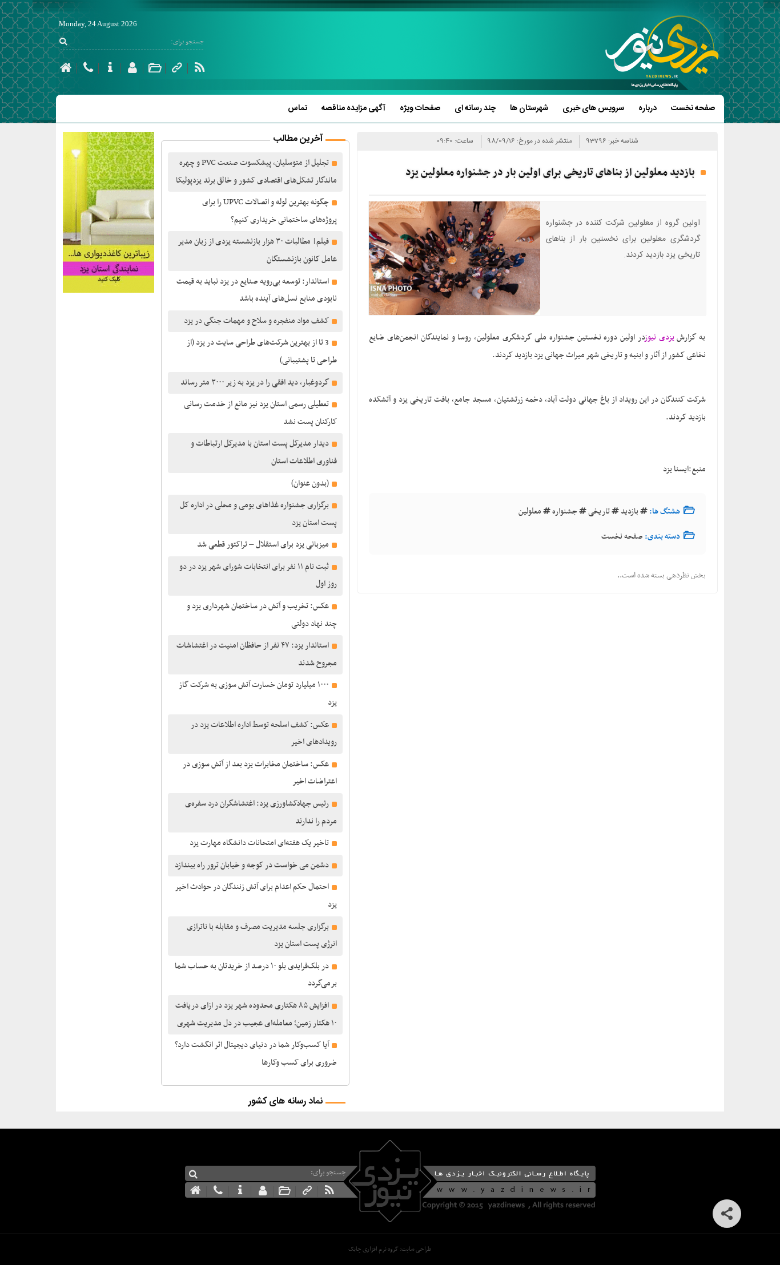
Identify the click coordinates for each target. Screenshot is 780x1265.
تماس (297, 108)
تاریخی (599, 511)
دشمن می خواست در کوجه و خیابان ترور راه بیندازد (252, 865)
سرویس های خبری (593, 108)
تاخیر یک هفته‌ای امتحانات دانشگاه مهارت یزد (259, 843)
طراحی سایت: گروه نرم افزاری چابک (389, 1249)
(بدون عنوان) (310, 483)
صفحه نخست (693, 108)
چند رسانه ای (475, 108)
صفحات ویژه (420, 108)
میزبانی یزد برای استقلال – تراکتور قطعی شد (263, 544)
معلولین (529, 511)
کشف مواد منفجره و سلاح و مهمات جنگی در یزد (256, 321)
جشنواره (564, 511)
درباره (647, 108)
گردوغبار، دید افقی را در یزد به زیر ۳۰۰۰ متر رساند (254, 382)
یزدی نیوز (659, 337)
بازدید (629, 511)
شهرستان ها (529, 108)
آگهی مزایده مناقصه (353, 108)
